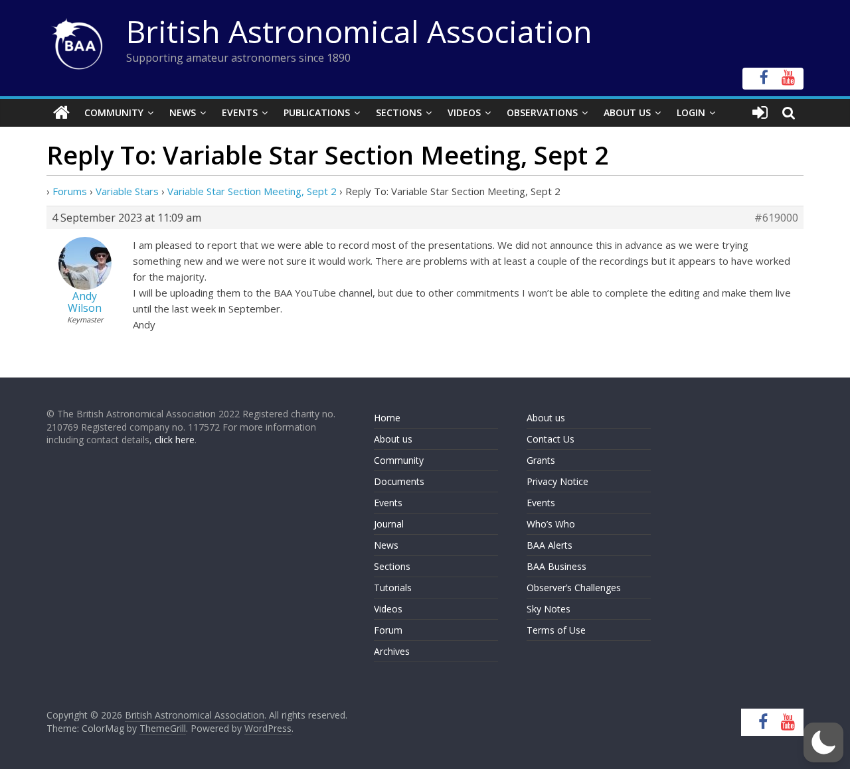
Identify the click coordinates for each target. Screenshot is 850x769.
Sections (399, 112)
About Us (627, 112)
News (182, 112)
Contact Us (550, 439)
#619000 (776, 218)
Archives (392, 651)
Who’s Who (551, 524)
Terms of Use (556, 630)
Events (240, 112)
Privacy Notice (557, 481)
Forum (388, 630)
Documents (399, 481)
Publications (317, 112)
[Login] (760, 113)
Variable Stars (127, 191)
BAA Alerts (549, 545)
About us (393, 439)
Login (691, 112)
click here (175, 439)
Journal (389, 524)
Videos (464, 112)
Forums (69, 191)
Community (113, 112)
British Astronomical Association (359, 31)
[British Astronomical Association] (61, 113)
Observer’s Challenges (574, 587)
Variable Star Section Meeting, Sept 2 (252, 191)
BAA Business (556, 566)
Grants (541, 460)
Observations (542, 112)
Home (387, 417)
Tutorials (393, 587)
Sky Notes (548, 608)
